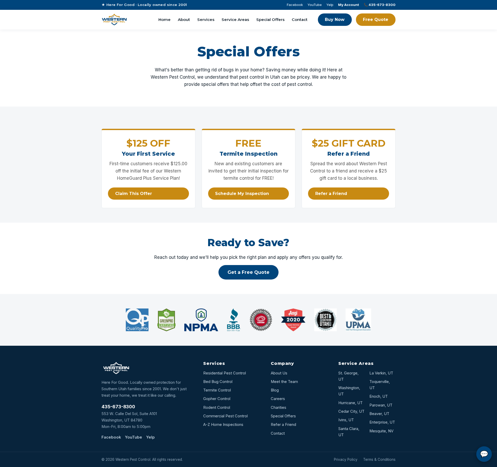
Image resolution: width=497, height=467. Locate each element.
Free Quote (375, 19)
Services (205, 19)
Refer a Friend (331, 193)
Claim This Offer (133, 193)
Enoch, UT (378, 396)
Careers (278, 398)
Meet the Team (284, 381)
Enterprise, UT (382, 422)
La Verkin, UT (381, 373)
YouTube (315, 5)
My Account (348, 5)
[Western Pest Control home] (114, 19)
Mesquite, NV (381, 431)
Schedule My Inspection (242, 193)
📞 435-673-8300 (380, 5)
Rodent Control (216, 407)
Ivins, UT (346, 420)
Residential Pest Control (224, 373)
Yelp (329, 5)
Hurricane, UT (350, 403)
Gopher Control (216, 398)
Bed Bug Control (217, 381)
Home (164, 19)
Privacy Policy (345, 459)
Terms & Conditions (379, 459)
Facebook (295, 5)
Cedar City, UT (351, 411)
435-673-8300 (118, 406)
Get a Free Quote (248, 272)
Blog (275, 390)
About (184, 19)
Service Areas (235, 19)
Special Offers (270, 19)
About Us (279, 373)
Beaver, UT (379, 413)
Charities (278, 407)
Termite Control (217, 390)
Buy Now (335, 19)
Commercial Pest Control (225, 416)
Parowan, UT (380, 405)
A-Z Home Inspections (223, 424)
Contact (300, 19)
